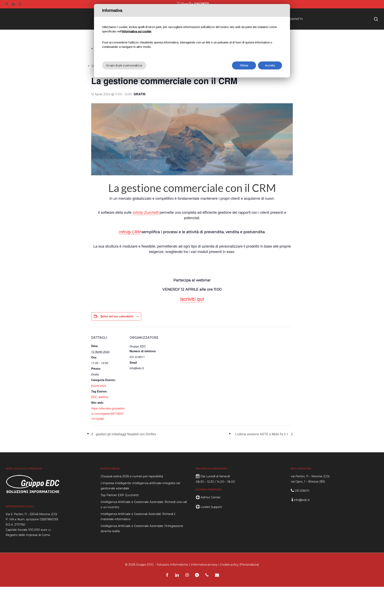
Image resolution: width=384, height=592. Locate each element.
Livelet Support (211, 507)
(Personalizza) (249, 564)
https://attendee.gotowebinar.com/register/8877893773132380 (108, 413)
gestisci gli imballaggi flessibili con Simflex (125, 434)
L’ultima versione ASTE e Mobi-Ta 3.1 (262, 434)
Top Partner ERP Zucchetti (120, 495)
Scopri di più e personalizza (124, 65)
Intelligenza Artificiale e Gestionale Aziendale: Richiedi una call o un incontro (144, 504)
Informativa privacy (204, 564)
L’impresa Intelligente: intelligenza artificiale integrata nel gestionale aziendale (140, 485)
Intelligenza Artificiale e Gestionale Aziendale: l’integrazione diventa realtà (142, 528)
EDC (94, 397)
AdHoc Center (211, 497)
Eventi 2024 (98, 386)
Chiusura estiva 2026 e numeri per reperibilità (132, 476)
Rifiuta (244, 65)
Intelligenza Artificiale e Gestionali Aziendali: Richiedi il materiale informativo (138, 516)
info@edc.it (302, 500)
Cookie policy (229, 564)
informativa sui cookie (136, 31)
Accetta (270, 65)
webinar (104, 397)
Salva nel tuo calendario (116, 316)
